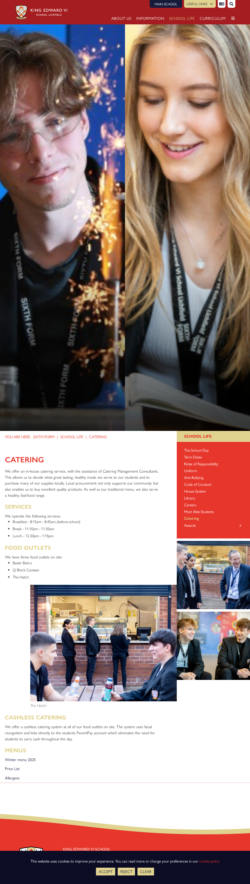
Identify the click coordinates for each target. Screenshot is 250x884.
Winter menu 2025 (20, 759)
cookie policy (209, 861)
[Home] (39, 12)
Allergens (12, 778)
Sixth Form (43, 436)
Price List (12, 768)
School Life (71, 436)
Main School (166, 3)
